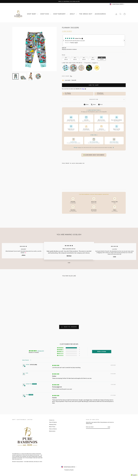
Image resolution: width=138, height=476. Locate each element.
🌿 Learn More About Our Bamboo (93, 155)
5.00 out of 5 (40, 350)
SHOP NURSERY (59, 14)
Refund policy (52, 431)
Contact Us (51, 420)
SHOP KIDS (45, 14)
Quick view (25, 305)
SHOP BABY (32, 14)
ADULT (73, 14)
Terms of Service (53, 428)
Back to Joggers (70, 326)
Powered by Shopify (68, 469)
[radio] (66, 59)
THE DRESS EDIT (85, 14)
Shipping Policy (52, 424)
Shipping (64, 49)
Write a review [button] (101, 351)
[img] (55, 365)
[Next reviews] (124, 40)
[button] (95, 40)
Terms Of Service (53, 422)
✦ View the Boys (67, 31)
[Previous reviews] (63, 40)
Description (94, 99)
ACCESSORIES (100, 14)
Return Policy (52, 426)
